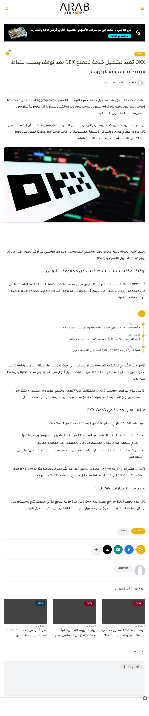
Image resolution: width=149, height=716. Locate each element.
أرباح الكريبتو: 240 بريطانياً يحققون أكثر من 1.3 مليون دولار (105, 339)
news (140, 54)
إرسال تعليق (131, 666)
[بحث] (6, 8)
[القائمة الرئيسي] (142, 8)
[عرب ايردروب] (74, 8)
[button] (129, 549)
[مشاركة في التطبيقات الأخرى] (96, 549)
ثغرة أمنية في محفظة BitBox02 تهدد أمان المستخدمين (106, 350)
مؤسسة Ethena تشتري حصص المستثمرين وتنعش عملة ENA (101, 328)
